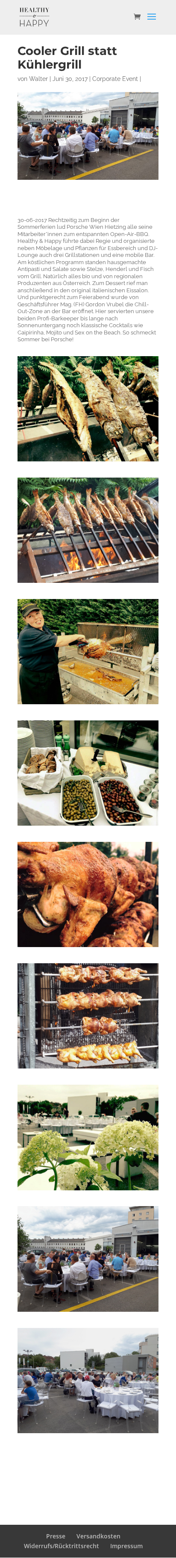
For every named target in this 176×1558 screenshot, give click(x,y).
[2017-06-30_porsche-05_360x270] (88, 825)
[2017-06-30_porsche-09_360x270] (88, 1311)
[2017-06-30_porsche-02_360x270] (88, 461)
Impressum (126, 1546)
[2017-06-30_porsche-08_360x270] (88, 1190)
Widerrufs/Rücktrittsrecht (61, 1546)
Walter (38, 78)
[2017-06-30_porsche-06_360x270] (88, 947)
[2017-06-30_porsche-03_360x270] (88, 583)
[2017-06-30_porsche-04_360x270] (88, 704)
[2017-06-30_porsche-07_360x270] (88, 1068)
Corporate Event (115, 78)
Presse (55, 1536)
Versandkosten (98, 1536)
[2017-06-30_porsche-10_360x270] (88, 1433)
